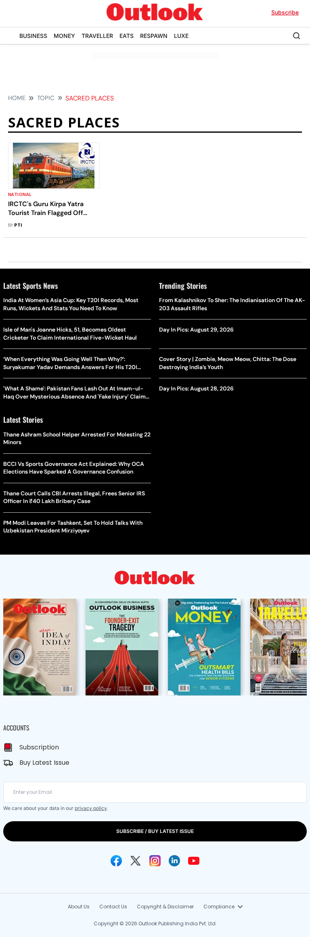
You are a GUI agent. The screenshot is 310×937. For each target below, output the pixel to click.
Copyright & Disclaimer (165, 906)
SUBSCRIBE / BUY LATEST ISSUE (155, 831)
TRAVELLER (97, 35)
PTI (18, 225)
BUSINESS (33, 35)
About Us (79, 906)
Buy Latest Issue (44, 762)
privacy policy (91, 808)
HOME (16, 98)
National (20, 194)
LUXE (181, 35)
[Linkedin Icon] (174, 860)
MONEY (64, 35)
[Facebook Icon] (116, 860)
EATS (126, 35)
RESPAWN (154, 35)
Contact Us (113, 906)
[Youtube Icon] (193, 860)
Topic (45, 98)
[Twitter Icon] (135, 860)
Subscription (39, 747)
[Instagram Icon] (155, 860)
